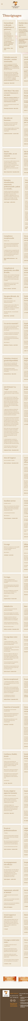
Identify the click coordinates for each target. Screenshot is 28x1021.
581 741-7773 (15, 995)
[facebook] (14, 1000)
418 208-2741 (15, 997)
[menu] (2, 4)
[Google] (11, 1000)
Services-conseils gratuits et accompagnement (10, 979)
